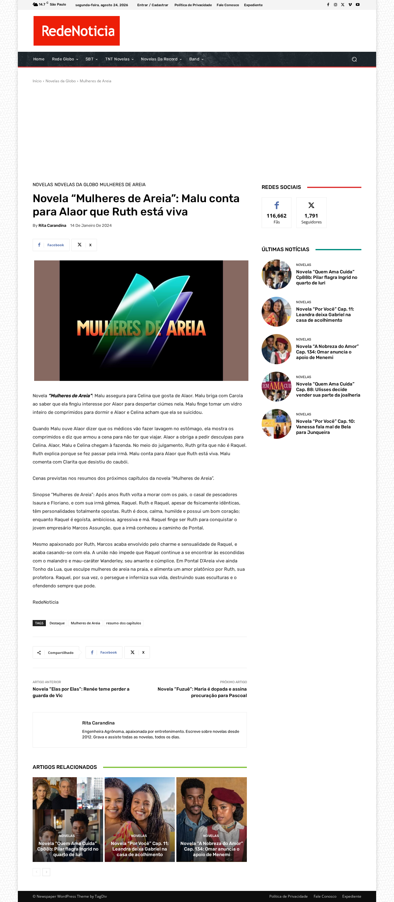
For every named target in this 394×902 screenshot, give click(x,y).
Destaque (57, 623)
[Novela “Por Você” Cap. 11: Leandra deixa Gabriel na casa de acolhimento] (140, 819)
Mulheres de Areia (95, 81)
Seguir (312, 202)
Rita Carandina (52, 225)
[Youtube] (357, 5)
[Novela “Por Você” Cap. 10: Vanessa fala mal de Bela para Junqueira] (276, 424)
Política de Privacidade (288, 896)
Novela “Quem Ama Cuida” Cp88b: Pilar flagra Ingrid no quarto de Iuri (67, 849)
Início (37, 81)
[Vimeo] (350, 5)
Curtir (277, 202)
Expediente (351, 896)
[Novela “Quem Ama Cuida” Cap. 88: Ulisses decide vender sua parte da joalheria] (276, 387)
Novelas (43, 184)
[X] (343, 5)
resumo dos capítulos (123, 623)
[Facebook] (328, 5)
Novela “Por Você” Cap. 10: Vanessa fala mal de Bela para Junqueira (325, 426)
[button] (354, 59)
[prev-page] (36, 872)
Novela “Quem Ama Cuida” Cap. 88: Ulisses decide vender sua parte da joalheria (328, 389)
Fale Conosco (325, 896)
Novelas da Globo (61, 81)
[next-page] (46, 872)
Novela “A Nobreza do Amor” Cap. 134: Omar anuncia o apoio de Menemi (211, 849)
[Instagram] (335, 5)
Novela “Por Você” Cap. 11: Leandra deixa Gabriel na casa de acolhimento (140, 849)
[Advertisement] (197, 130)
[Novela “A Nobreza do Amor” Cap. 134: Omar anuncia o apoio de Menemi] (211, 819)
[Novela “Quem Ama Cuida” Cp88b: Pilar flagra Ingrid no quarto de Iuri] (68, 819)
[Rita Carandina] (57, 730)
